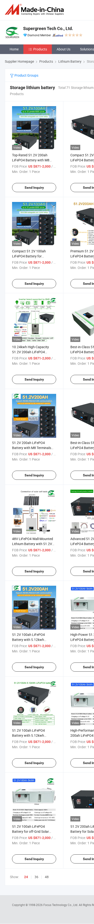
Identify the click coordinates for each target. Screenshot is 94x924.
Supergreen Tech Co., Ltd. (48, 28)
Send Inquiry (34, 187)
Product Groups (26, 75)
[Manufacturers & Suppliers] (35, 9)
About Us (63, 49)
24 (26, 877)
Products (40, 49)
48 (47, 877)
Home (14, 49)
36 (36, 877)
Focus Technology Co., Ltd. (61, 905)
